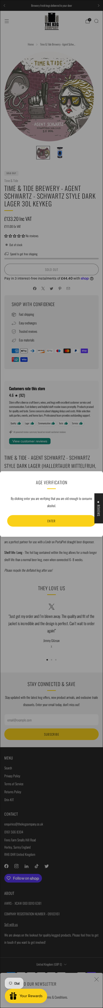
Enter (51, 520)
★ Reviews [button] (98, 508)
